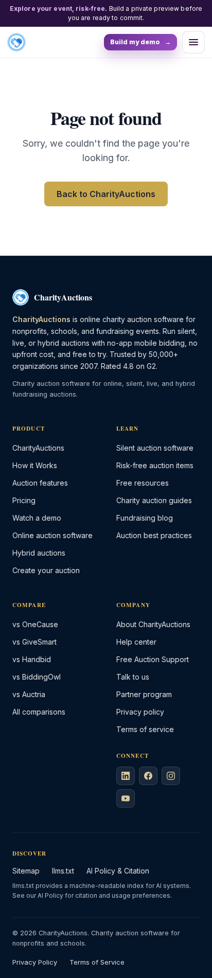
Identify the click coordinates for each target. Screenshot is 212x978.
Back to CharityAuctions (106, 194)
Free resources (142, 482)
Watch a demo (36, 517)
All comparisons (38, 711)
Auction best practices (154, 535)
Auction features (40, 482)
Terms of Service (97, 962)
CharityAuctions (38, 447)
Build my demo (140, 42)
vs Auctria (28, 694)
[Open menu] (193, 42)
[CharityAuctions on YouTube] (125, 798)
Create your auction (46, 570)
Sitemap (26, 870)
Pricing (24, 500)
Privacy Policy (34, 962)
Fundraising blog (144, 517)
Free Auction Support (152, 659)
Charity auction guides (154, 500)
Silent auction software (154, 447)
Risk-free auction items (154, 465)
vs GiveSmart (34, 641)
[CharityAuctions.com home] (16, 42)
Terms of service (145, 729)
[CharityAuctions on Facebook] (148, 776)
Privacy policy (140, 711)
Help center (136, 641)
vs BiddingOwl (36, 676)
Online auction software (52, 535)
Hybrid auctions (38, 552)
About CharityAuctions (153, 624)
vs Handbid (31, 659)
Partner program (144, 694)
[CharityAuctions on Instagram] (171, 776)
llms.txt (63, 870)
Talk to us (132, 676)
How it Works (34, 465)
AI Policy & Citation (117, 870)
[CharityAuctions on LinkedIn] (125, 776)
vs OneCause (35, 624)
